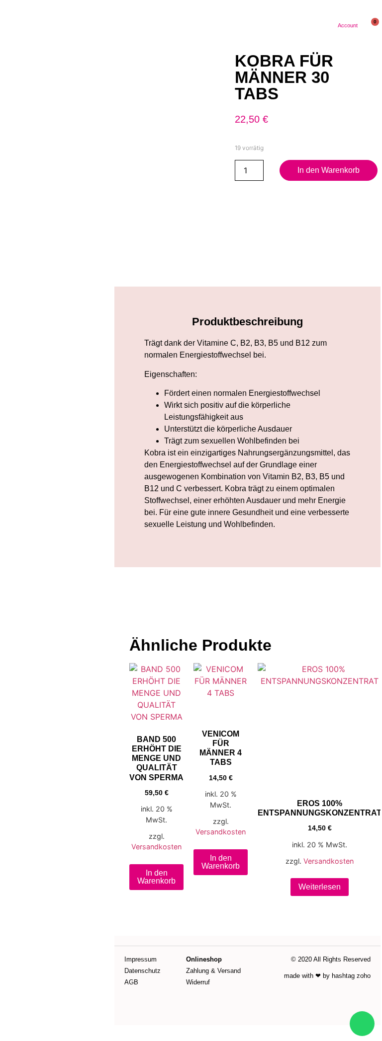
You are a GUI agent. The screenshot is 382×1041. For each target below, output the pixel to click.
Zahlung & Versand (213, 970)
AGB (131, 982)
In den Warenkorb (328, 170)
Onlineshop (204, 959)
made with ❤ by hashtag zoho (327, 975)
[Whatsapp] (362, 1023)
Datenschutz (142, 970)
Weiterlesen (319, 887)
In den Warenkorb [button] (156, 877)
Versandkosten (156, 846)
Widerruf (198, 982)
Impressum (140, 959)
